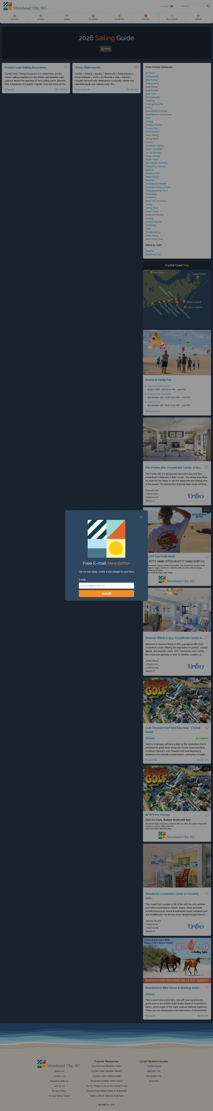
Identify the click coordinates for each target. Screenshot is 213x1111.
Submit (106, 593)
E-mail (82, 579)
